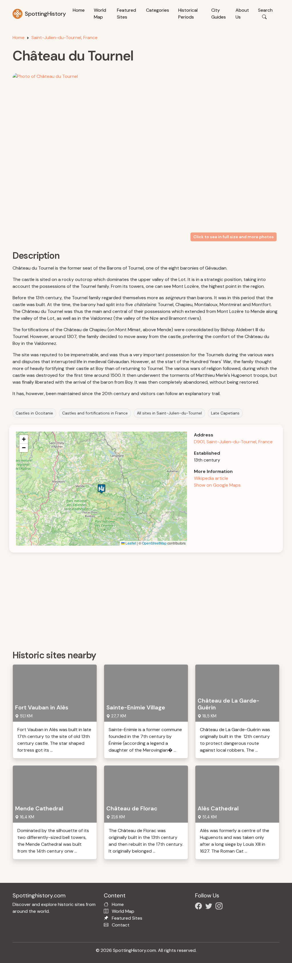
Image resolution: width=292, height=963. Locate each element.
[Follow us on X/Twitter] (209, 907)
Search (265, 10)
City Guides (218, 13)
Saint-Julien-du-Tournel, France (64, 38)
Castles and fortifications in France (95, 413)
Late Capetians (225, 413)
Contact (120, 925)
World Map (100, 13)
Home (79, 10)
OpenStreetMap (154, 543)
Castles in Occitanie (34, 413)
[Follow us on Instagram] (220, 907)
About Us (242, 13)
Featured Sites (126, 13)
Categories (157, 10)
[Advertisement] (149, 599)
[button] (101, 488)
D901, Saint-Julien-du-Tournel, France (233, 442)
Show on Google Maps (217, 485)
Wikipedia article (211, 478)
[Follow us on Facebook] (199, 907)
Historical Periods (188, 13)
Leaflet (130, 543)
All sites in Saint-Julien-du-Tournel (169, 413)
